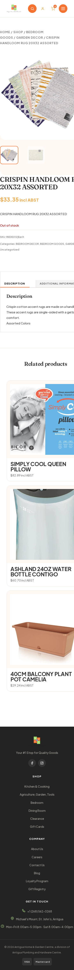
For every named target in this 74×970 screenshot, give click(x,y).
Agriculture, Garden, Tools (37, 794)
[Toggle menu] (63, 8)
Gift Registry (37, 889)
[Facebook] (32, 763)
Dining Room (37, 810)
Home (5, 32)
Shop (18, 32)
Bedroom (37, 802)
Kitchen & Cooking (37, 786)
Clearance (37, 818)
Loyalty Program (37, 881)
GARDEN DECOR (29, 37)
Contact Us (37, 865)
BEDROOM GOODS (52, 243)
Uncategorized (9, 249)
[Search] (32, 8)
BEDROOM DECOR (27, 243)
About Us (37, 849)
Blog (37, 873)
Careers (37, 857)
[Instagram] (42, 763)
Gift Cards (37, 826)
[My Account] (42, 8)
